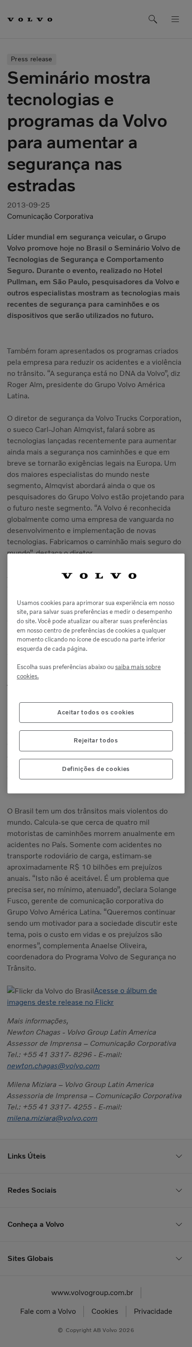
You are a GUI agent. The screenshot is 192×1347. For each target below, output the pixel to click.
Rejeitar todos (96, 740)
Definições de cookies (96, 768)
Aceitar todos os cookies (96, 712)
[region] (96, 673)
